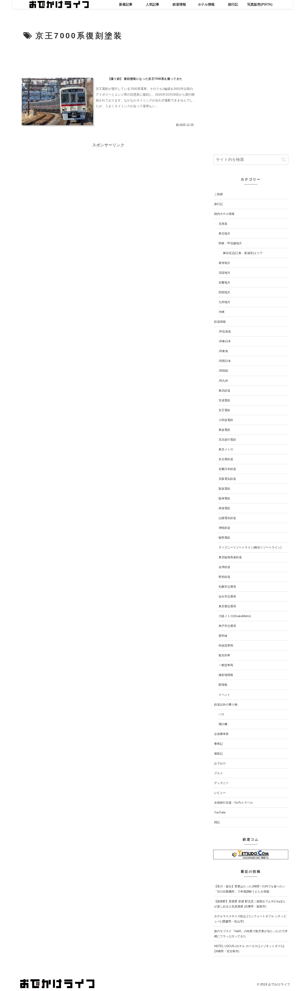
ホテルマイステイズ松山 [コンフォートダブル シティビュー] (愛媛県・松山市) (250, 919)
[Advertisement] (108, 59)
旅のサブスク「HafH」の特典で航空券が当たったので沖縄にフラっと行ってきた (250, 934)
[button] (284, 159)
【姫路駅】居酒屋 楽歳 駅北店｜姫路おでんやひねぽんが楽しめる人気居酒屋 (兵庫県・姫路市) (250, 904)
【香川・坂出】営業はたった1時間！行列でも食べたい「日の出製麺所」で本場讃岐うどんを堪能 (249, 889)
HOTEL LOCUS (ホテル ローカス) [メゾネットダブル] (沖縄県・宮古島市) (249, 949)
